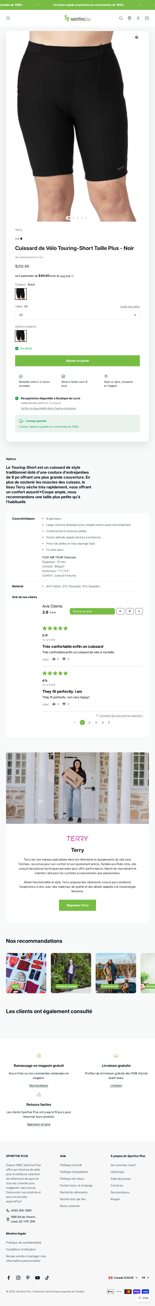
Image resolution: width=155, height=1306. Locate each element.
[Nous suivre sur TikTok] (47, 1277)
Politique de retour (72, 1178)
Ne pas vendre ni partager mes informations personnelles (26, 1258)
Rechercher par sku (73, 1199)
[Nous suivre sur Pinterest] (27, 1277)
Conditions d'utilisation (21, 1249)
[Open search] (120, 611)
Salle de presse (121, 1178)
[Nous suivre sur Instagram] (18, 1277)
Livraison (116, 1085)
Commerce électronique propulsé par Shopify (58, 1291)
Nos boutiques (38, 1085)
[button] (77, 276)
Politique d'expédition (74, 1172)
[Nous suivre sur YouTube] (37, 1277)
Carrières (117, 1185)
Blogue (115, 1199)
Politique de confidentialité (23, 1242)
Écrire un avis (82, 611)
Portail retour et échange (76, 1185)
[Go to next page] (110, 722)
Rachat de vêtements (74, 1192)
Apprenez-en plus (38, 1124)
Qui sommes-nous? (123, 1165)
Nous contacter (70, 1206)
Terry (18, 230)
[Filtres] (130, 611)
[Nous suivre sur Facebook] (8, 1277)
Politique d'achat (71, 1165)
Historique (117, 1172)
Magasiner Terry (78, 905)
